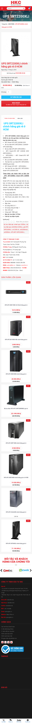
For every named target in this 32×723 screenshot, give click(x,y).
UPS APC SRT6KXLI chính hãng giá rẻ (16, 543)
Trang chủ (4, 24)
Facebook (27, 721)
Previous (1, 570)
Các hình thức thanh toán (8, 626)
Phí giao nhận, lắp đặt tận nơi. (9, 638)
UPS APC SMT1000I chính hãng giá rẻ (16, 443)
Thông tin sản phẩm (9, 118)
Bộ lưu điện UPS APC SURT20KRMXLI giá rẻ (16, 408)
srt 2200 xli (15, 229)
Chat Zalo (19, 721)
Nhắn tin (11, 721)
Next (30, 570)
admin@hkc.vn (11, 265)
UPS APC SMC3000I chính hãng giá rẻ (16, 374)
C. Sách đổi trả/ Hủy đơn (7, 631)
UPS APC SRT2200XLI (17, 232)
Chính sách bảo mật (6, 636)
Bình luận (20, 118)
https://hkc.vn (10, 614)
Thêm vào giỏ (17, 97)
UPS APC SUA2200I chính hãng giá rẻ (16, 512)
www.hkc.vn (24, 265)
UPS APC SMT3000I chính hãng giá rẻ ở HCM (16, 477)
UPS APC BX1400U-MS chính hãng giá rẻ (16, 339)
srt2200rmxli (24, 229)
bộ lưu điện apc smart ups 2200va (14, 224)
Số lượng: (3, 92)
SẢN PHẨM (11, 24)
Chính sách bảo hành (7, 633)
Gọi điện (4, 721)
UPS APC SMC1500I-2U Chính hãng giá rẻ (16, 305)
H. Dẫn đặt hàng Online (7, 629)
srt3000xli (7, 232)
